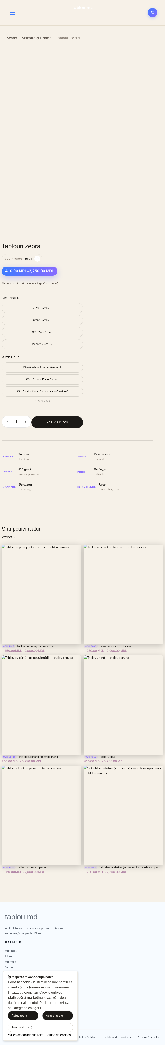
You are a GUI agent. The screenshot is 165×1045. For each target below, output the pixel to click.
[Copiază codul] (37, 259)
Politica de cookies (117, 1037)
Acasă (12, 38)
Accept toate (54, 1015)
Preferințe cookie (148, 1037)
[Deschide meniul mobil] (12, 12)
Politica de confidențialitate (25, 1035)
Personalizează (21, 1027)
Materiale (11, 357)
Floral (8, 956)
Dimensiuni (11, 298)
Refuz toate (19, 1015)
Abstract (11, 951)
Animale (10, 962)
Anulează (44, 400)
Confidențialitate (85, 1037)
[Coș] (152, 12)
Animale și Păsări (37, 38)
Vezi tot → (9, 537)
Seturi (9, 967)
